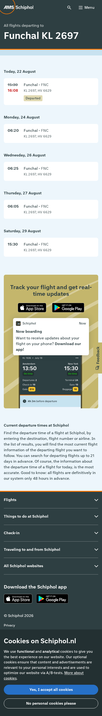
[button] (97, 358)
